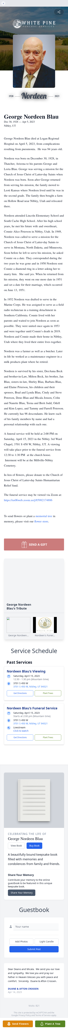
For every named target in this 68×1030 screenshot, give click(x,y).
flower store (41, 521)
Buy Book (34, 845)
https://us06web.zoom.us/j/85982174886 (28, 500)
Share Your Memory (22, 892)
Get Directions (20, 693)
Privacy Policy (24, 1015)
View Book (16, 845)
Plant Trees (48, 693)
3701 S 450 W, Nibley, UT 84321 (30, 686)
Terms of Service (43, 1015)
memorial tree (43, 516)
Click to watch (21, 730)
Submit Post (34, 949)
